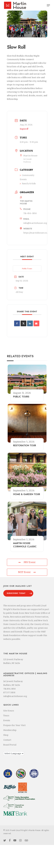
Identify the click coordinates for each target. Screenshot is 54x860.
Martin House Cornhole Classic (25, 545)
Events (6, 720)
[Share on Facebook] (17, 323)
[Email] (36, 323)
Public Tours (27, 269)
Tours (6, 715)
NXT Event (24, 572)
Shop (5, 735)
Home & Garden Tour (26, 494)
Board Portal (9, 744)
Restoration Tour (24, 445)
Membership (10, 730)
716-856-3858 (30, 213)
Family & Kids (29, 183)
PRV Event (30, 562)
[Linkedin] (30, 323)
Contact (7, 740)
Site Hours (8, 710)
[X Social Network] (23, 323)
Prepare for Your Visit (14, 725)
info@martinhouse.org (35, 223)
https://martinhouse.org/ (36, 232)
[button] (48, 5)
